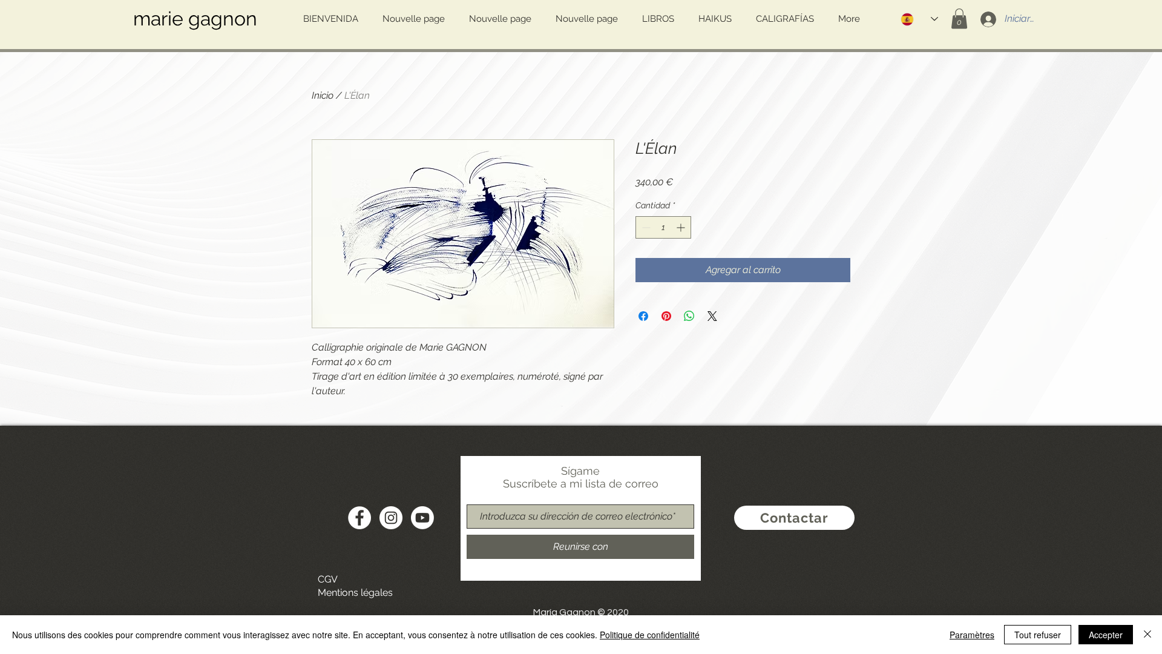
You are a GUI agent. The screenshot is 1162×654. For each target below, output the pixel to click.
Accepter (1106, 635)
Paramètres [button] (972, 635)
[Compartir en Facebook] (643, 316)
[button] (959, 18)
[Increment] (681, 227)
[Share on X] (712, 316)
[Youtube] (422, 517)
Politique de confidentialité (650, 635)
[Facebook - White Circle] (359, 517)
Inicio (322, 95)
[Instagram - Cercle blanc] (390, 517)
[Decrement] (644, 227)
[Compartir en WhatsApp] (689, 316)
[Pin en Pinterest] (666, 316)
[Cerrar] (1147, 634)
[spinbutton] (663, 227)
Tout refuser (1037, 635)
